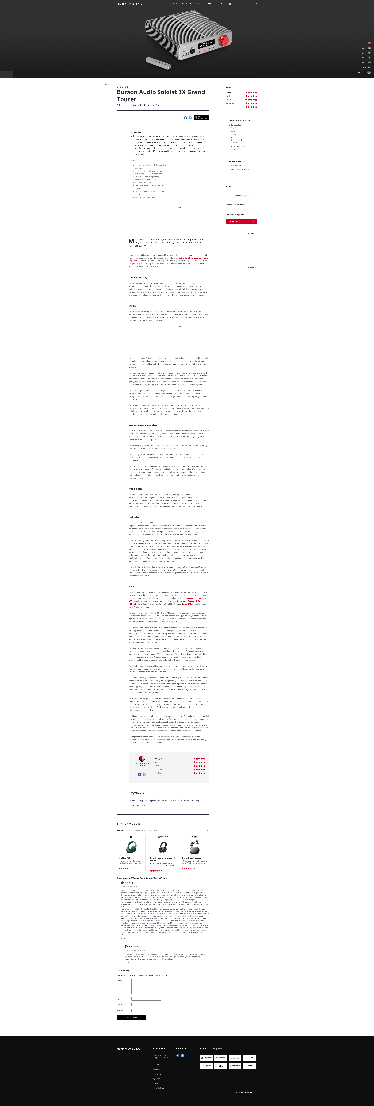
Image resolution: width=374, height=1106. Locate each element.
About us (156, 1064)
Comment (121, 981)
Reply (123, 938)
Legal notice (157, 1079)
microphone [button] (185, 801)
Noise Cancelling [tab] (139, 830)
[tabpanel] (228, 1062)
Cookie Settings (158, 1088)
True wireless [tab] (152, 830)
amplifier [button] (132, 801)
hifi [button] (146, 801)
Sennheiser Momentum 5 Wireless (162, 859)
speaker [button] (144, 805)
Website (120, 1011)
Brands (185, 4)
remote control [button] (134, 805)
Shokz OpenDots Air (191, 858)
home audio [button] (175, 801)
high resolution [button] (163, 801)
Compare (225, 4)
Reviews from (236, 204)
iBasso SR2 (186, 604)
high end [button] (153, 801)
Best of (192, 4)
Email (119, 1005)
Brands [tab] (204, 1048)
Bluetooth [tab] (120, 830)
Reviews (176, 4)
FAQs (210, 4)
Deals (216, 4)
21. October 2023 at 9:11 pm (131, 886)
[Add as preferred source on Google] (201, 117)
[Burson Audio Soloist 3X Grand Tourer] (187, 39)
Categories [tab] (216, 1048)
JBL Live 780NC (126, 858)
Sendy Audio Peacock (186, 601)
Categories (202, 4)
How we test (157, 1069)
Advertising (157, 1074)
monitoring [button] (195, 801)
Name (120, 999)
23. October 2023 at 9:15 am (135, 950)
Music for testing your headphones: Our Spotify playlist (162, 1057)
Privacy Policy (157, 1083)
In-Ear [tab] (129, 830)
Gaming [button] (140, 801)
